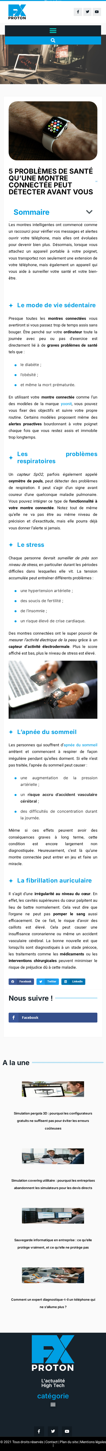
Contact (51, 1442)
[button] (53, 30)
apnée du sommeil (80, 745)
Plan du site (69, 1442)
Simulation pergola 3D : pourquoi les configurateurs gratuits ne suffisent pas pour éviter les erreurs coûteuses (53, 1120)
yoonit (66, 404)
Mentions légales (93, 1442)
